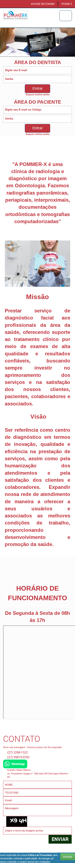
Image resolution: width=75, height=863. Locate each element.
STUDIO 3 (66, 3)
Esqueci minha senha (37, 94)
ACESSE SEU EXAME (43, 3)
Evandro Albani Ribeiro (19, 769)
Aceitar (67, 857)
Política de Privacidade (40, 855)
